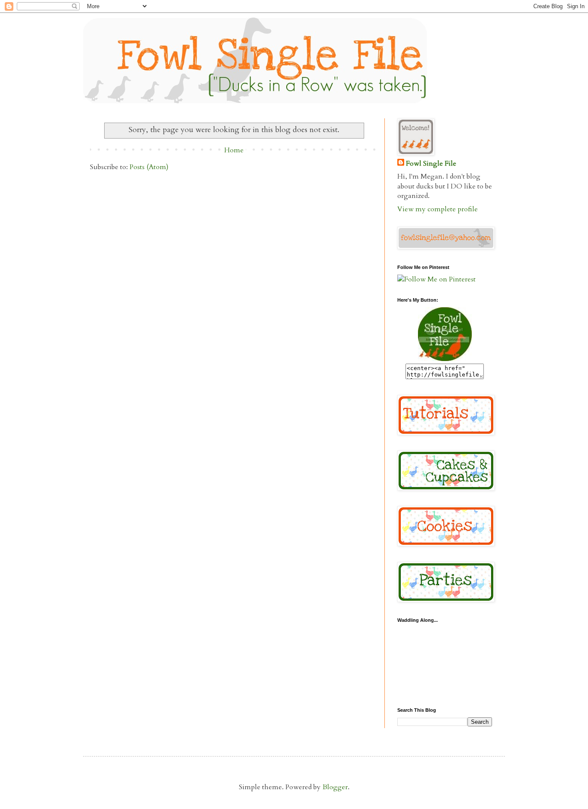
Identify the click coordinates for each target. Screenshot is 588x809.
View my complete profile (437, 209)
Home (234, 150)
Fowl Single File (431, 163)
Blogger (335, 787)
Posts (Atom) (149, 167)
